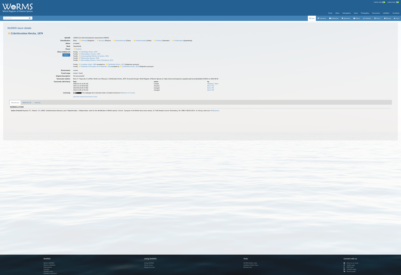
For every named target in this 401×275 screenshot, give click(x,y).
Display (66, 55)
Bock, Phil (210, 86)
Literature (322, 18)
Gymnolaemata (120, 40)
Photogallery (365, 13)
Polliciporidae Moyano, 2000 (90, 58)
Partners (46, 269)
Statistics (368, 18)
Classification (65, 40)
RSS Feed (350, 267)
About (337, 13)
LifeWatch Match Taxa (250, 265)
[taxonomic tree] (78, 96)
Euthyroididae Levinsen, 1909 (90, 54)
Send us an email (352, 263)
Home (330, 13)
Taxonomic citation (63, 79)
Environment (65, 70)
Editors (357, 18)
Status (68, 43)
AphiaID (67, 38)
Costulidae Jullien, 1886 (88, 64)
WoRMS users (48, 271)
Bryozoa (101, 40)
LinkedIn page (351, 269)
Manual (388, 18)
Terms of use (148, 265)
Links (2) (37, 102)
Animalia (84, 40)
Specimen (346, 18)
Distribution (335, 18)
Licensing (66, 93)
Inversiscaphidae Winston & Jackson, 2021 (95, 56)
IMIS (212, 110)
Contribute (396, 13)
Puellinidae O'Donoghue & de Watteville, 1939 (96, 66)
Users (356, 13)
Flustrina (159, 40)
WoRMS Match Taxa (250, 263)
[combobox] (15, 18)
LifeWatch (386, 13)
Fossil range (65, 73)
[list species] (86, 96)
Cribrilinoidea (178, 40)
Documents (376, 13)
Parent (68, 49)
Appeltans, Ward (212, 84)
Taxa (312, 18)
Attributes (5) (27, 102)
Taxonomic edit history (62, 81)
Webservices (247, 267)
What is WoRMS (49, 263)
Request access (149, 267)
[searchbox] (15, 18)
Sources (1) (15, 102)
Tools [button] (378, 18)
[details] (217, 110)
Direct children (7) (63, 52)
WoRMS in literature (50, 273)
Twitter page (351, 265)
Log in (397, 18)
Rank (68, 46)
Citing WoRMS (149, 263)
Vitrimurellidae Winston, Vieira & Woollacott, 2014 (97, 60)
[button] (9, 33)
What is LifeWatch (49, 265)
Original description (63, 76)
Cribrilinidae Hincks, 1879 (89, 52)
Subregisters (346, 13)
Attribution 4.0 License (127, 93)
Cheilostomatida (140, 40)
